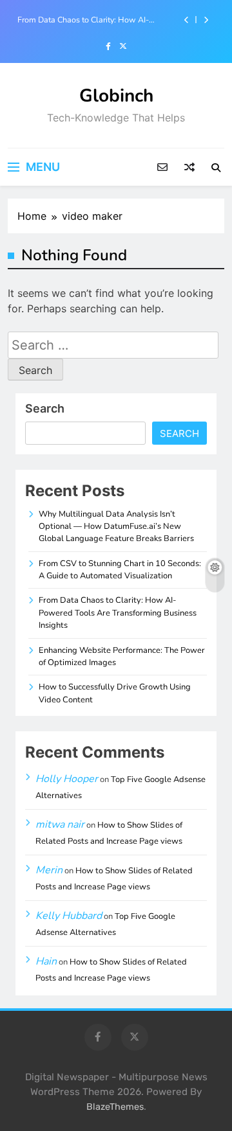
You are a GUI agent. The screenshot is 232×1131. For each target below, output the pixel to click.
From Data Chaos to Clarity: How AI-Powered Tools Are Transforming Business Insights (94, 20)
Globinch (116, 96)
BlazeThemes (115, 1106)
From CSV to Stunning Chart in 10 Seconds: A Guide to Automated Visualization (120, 570)
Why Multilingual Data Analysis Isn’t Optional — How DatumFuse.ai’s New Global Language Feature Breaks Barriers (116, 526)
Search (44, 408)
